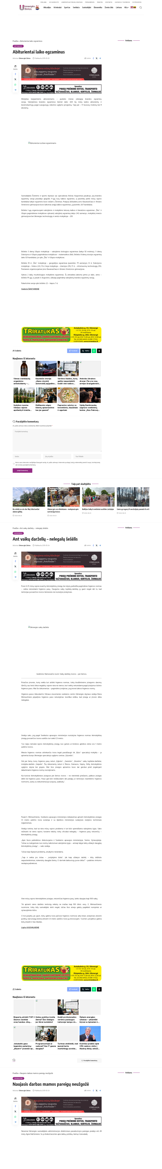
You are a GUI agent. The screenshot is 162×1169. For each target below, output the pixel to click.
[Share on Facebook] (93, 58)
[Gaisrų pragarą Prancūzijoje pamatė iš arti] (133, 497)
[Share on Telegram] (100, 58)
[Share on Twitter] (96, 58)
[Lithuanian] (134, 7)
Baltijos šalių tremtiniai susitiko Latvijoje (98, 509)
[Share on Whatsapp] (15, 84)
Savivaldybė (18, 1078)
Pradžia (15, 41)
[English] (131, 7)
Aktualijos (18, 46)
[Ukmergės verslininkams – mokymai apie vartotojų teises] (63, 497)
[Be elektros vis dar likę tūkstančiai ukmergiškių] (29, 497)
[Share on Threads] (99, 351)
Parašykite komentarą (90, 1060)
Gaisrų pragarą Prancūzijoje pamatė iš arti (133, 509)
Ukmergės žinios (25, 58)
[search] (141, 7)
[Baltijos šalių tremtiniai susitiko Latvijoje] (98, 497)
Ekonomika (18, 533)
